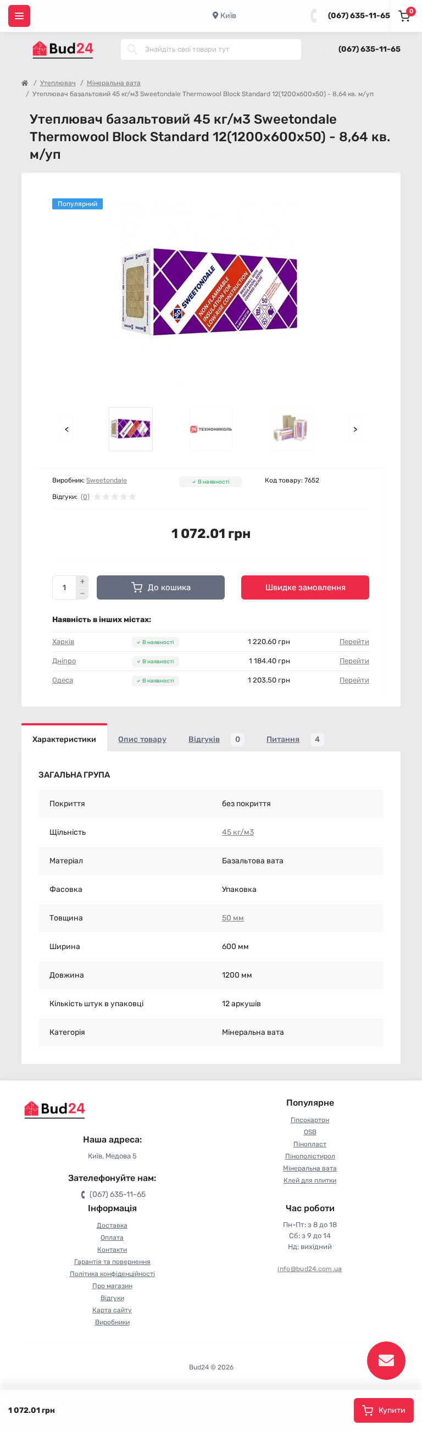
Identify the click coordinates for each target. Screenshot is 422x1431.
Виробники (112, 1322)
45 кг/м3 (238, 832)
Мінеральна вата (114, 83)
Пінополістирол (310, 1156)
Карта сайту (112, 1310)
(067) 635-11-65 (359, 15)
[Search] (132, 49)
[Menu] (19, 16)
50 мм (233, 918)
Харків (63, 641)
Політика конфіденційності (112, 1274)
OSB (310, 1132)
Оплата (112, 1237)
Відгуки (112, 1298)
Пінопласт (309, 1144)
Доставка (112, 1225)
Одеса (62, 680)
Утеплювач (58, 83)
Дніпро (64, 661)
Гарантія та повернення (112, 1262)
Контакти (112, 1249)
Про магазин (112, 1286)
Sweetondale (106, 480)
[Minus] (82, 594)
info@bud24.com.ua (309, 1269)
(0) (85, 497)
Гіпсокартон (310, 1120)
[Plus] (82, 581)
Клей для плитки (310, 1180)
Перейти (354, 641)
